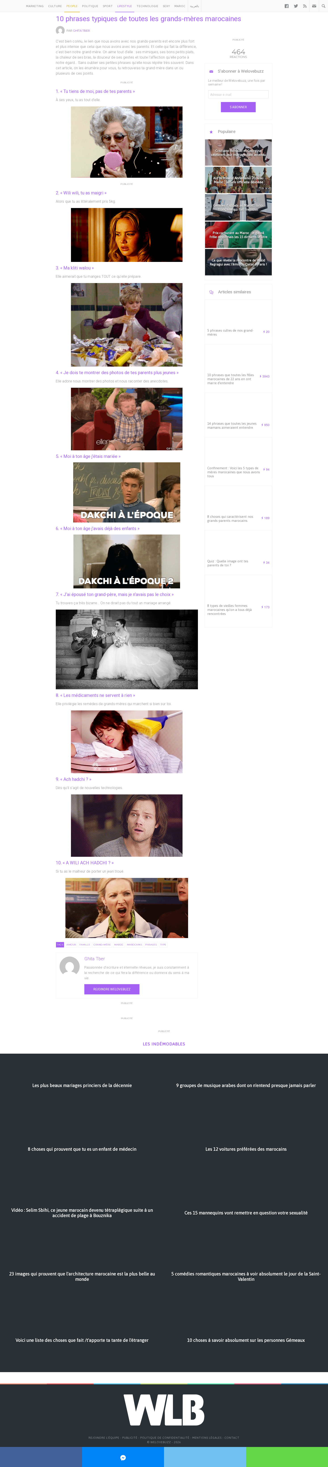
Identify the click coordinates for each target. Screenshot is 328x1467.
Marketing (35, 6)
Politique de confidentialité (164, 1437)
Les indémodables (164, 1044)
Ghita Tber (81, 30)
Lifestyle (124, 6)
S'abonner (238, 107)
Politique (90, 6)
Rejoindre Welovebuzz (112, 989)
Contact (231, 1437)
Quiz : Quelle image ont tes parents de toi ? (227, 563)
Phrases (151, 944)
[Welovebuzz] (12, 6)
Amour (71, 944)
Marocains (134, 944)
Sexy (166, 6)
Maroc (179, 6)
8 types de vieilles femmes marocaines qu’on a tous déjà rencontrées (229, 610)
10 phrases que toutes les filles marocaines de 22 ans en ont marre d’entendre (230, 379)
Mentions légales (207, 1437)
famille (84, 944)
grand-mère (102, 944)
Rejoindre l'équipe (104, 1437)
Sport (108, 6)
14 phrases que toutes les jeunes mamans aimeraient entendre (232, 425)
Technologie (147, 6)
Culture (55, 6)
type (163, 944)
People (72, 6)
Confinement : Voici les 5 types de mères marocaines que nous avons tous (233, 472)
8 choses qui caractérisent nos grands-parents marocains (230, 518)
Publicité (129, 1437)
